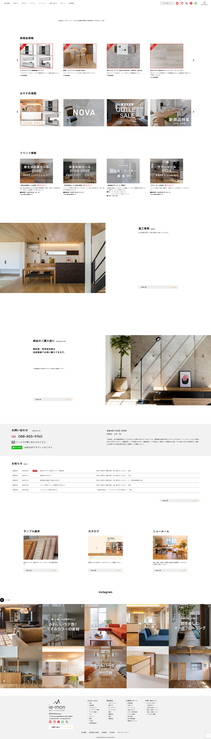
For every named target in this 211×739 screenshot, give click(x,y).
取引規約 (112, 732)
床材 (90, 703)
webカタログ (131, 709)
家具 (109, 712)
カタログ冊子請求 (132, 712)
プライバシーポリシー (123, 732)
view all (143, 287)
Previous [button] (17, 60)
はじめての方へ (151, 703)
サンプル (32, 3)
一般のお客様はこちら (167, 3)
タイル (91, 716)
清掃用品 (110, 718)
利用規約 (104, 732)
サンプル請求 (131, 714)
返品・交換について (152, 712)
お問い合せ (56, 727)
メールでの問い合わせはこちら (30, 442)
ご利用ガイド (150, 705)
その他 (91, 720)
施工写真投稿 (131, 718)
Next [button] (193, 60)
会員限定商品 (93, 723)
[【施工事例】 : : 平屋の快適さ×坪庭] (148, 625)
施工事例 (7, 3)
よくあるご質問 (151, 714)
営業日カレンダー (132, 720)
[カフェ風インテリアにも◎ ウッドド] (190, 667)
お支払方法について (152, 707)
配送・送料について (152, 709)
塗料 (109, 716)
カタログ (24, 3)
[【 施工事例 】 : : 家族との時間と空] (63, 667)
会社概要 (83, 732)
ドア (90, 714)
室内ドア (110, 705)
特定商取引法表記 (94, 732)
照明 (90, 718)
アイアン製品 (93, 712)
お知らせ (15, 3)
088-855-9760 (27, 436)
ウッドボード (112, 707)
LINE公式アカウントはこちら (38, 447)
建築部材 (110, 714)
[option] (40, 60)
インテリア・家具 (94, 709)
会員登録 (71, 3)
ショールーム (42, 3)
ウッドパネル (112, 709)
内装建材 (91, 705)
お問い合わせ (53, 3)
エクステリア (93, 707)
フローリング (112, 703)
